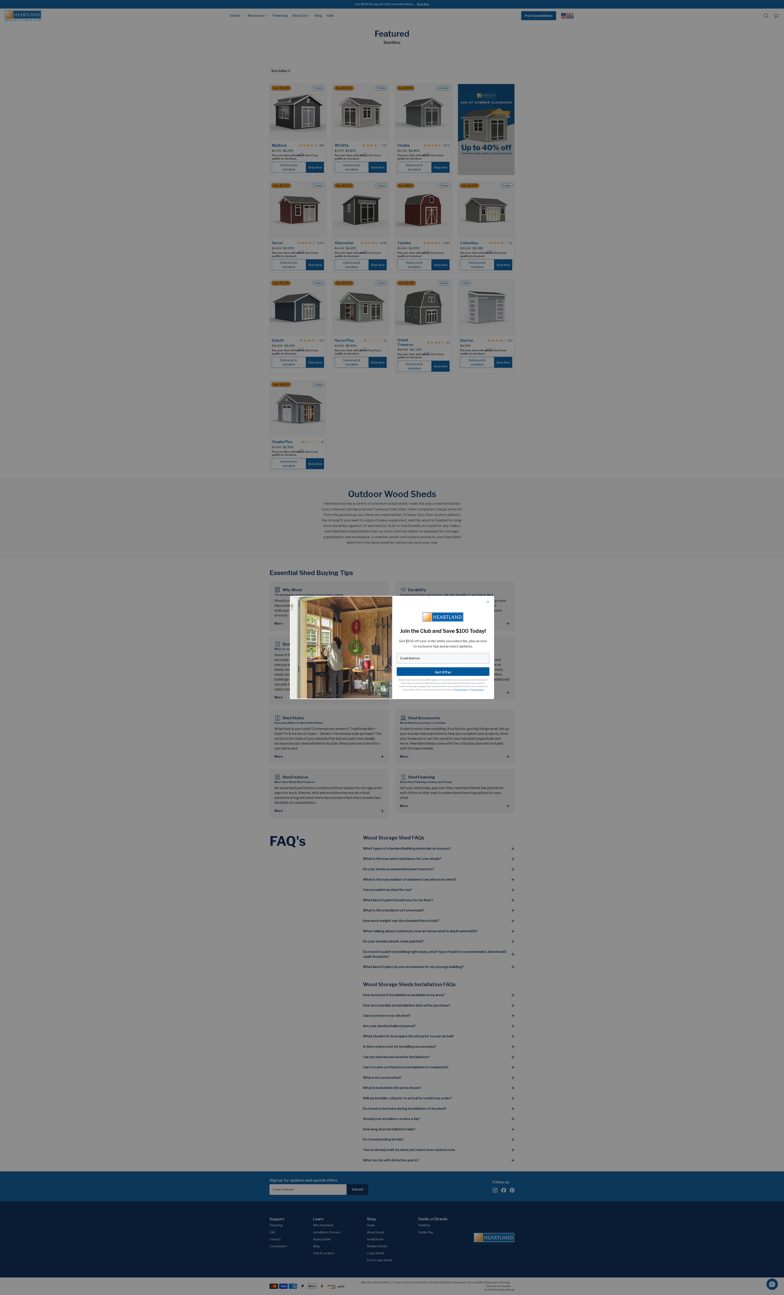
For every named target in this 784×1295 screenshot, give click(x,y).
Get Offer (443, 672)
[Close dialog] (488, 602)
